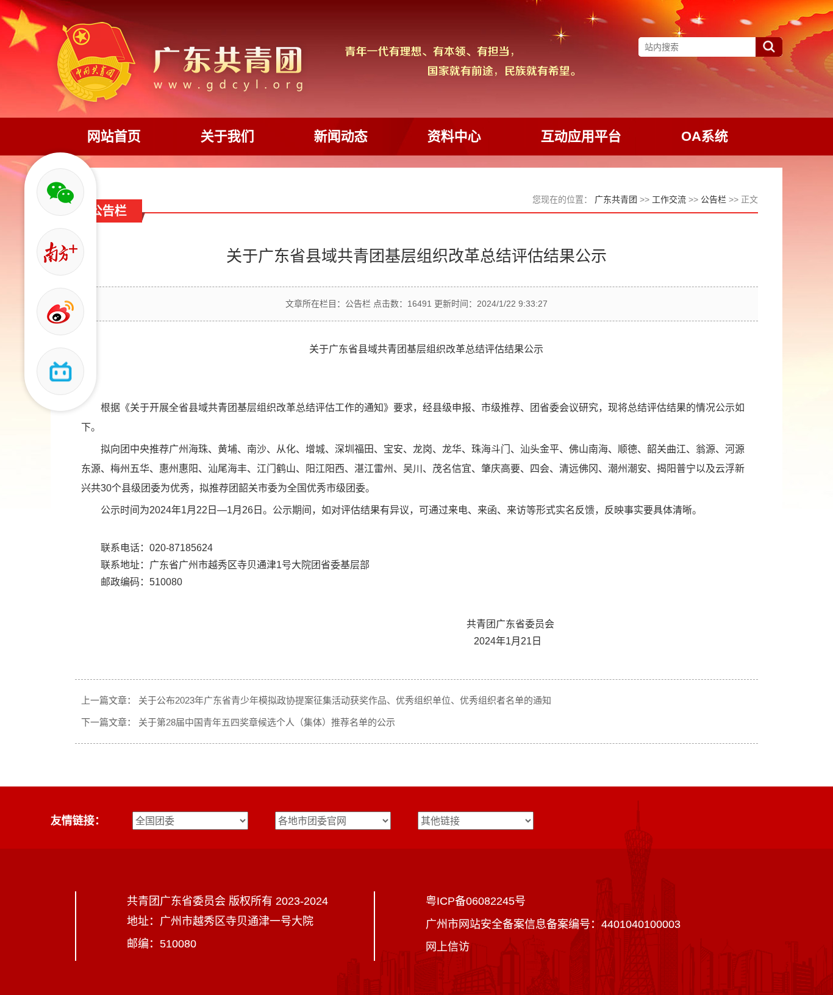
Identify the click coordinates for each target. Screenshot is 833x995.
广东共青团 (616, 199)
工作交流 (669, 199)
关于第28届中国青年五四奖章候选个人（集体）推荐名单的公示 (266, 722)
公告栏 (713, 199)
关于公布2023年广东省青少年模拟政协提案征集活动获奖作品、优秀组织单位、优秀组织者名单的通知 (344, 700)
